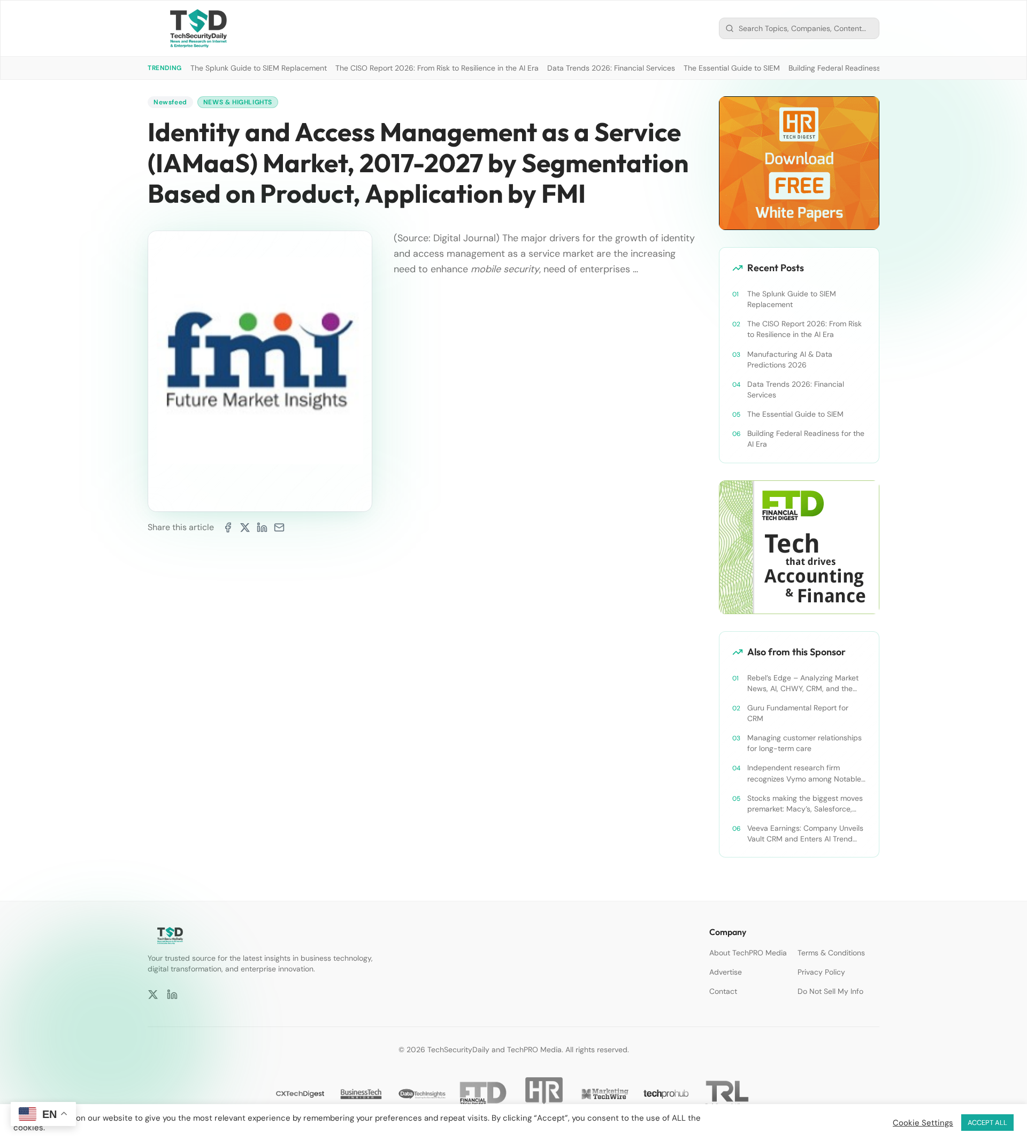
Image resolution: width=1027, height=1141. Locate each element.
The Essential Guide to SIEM (732, 68)
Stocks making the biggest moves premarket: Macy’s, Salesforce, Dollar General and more (805, 803)
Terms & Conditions (831, 953)
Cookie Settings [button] (923, 1123)
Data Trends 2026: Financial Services (611, 68)
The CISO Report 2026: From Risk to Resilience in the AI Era (437, 68)
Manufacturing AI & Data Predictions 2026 (789, 359)
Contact (723, 991)
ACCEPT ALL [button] (987, 1122)
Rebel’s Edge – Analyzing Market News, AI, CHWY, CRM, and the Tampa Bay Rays (803, 683)
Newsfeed (170, 102)
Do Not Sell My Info (830, 991)
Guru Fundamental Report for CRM (797, 713)
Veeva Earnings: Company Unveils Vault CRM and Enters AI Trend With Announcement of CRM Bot (805, 833)
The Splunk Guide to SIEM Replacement (258, 68)
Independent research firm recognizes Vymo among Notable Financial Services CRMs (804, 773)
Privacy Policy (821, 972)
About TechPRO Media (748, 953)
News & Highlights (237, 102)
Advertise (725, 972)
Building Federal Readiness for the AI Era (858, 68)
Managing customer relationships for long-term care (804, 743)
